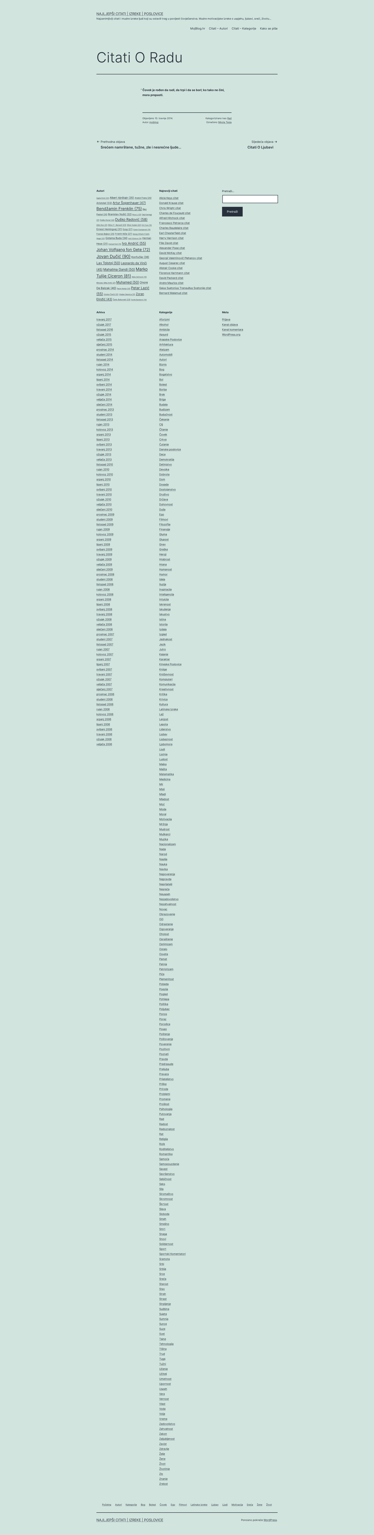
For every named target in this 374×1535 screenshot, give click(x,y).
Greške (163, 549)
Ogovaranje (166, 929)
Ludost (163, 759)
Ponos (163, 1014)
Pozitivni (164, 1049)
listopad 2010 (104, 464)
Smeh (162, 1218)
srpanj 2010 (103, 479)
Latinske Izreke (168, 709)
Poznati (164, 1054)
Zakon (163, 1433)
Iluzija (162, 584)
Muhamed (127, 282)
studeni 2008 (104, 579)
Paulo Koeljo (123, 289)
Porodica (164, 1024)
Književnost (166, 674)
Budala (163, 404)
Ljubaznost (166, 739)
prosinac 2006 (105, 694)
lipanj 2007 (103, 664)
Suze (162, 1328)
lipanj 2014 (103, 379)
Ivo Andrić (134, 243)
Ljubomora (165, 744)
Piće (161, 974)
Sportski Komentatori (172, 1253)
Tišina (163, 1348)
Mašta (163, 769)
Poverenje (165, 1044)
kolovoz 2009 (104, 534)
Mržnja (163, 824)
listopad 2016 (104, 329)
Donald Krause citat (171, 202)
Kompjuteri (166, 679)
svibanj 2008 (104, 609)
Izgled (163, 634)
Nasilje (163, 859)
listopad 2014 (104, 359)
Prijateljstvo (166, 1079)
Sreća (162, 1278)
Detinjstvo (165, 464)
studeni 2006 (104, 699)
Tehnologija (166, 1343)
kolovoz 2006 (104, 714)
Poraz (162, 1019)
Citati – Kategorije (244, 28)
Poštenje (164, 1034)
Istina (162, 619)
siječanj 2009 (104, 569)
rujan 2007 (103, 649)
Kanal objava (230, 324)
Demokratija (166, 459)
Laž (161, 714)
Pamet (163, 959)
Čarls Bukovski (121, 299)
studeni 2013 (104, 414)
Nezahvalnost (167, 904)
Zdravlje (164, 1448)
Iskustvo (164, 614)
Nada (162, 849)
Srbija (162, 1268)
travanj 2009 (104, 554)
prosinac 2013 (105, 409)
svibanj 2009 (104, 549)
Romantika (166, 1154)
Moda (162, 809)
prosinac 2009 (105, 514)
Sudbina (164, 1308)
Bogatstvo (165, 374)
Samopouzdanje (169, 1164)
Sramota (164, 1259)
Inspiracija (165, 589)
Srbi (161, 1263)
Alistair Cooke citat (171, 268)
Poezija (163, 989)
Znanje (163, 1478)
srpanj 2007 (103, 659)
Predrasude (166, 1064)
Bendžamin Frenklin (119, 208)
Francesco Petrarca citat (174, 223)
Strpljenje (165, 1303)
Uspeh (163, 1388)
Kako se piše (269, 28)
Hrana (163, 564)
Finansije (164, 529)
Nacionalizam (167, 844)
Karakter (164, 659)
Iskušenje (165, 609)
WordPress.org (231, 334)
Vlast (162, 1403)
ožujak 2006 (104, 739)
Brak (162, 394)
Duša (162, 509)
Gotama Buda (116, 238)
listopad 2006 (104, 704)
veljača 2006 (104, 744)
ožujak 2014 (103, 394)
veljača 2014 (104, 399)
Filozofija (164, 524)
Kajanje (163, 654)
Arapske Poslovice (170, 339)
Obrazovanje (167, 914)
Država (163, 499)
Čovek (163, 434)
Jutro (162, 649)
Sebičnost (165, 1179)
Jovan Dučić (113, 256)
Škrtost (163, 1204)
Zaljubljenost (167, 1438)
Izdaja (163, 629)
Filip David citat (168, 243)
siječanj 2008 (104, 629)
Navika (163, 869)
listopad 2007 (104, 644)
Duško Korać (107, 220)
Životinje (164, 1468)
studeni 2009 (104, 519)
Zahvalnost (166, 1428)
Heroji (162, 554)
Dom (162, 479)
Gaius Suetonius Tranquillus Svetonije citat (185, 288)
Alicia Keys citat (169, 198)
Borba (163, 389)
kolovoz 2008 (104, 594)
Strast (163, 1298)
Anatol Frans (143, 198)
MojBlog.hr (197, 28)
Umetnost (165, 1378)
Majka (163, 764)
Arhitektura (166, 344)
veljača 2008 (104, 624)
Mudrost (164, 829)
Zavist (163, 1443)
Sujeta (163, 1313)
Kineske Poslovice (170, 664)
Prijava (226, 319)
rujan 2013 (102, 424)
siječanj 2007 (104, 689)
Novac (163, 909)
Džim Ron (101, 225)
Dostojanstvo (167, 489)
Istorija (163, 624)
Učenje (163, 1368)
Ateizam (164, 349)
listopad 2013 (104, 419)
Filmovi (163, 519)
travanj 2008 (104, 614)
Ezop (128, 229)
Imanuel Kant (114, 244)
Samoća (164, 1159)
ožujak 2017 (103, 324)
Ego (161, 514)
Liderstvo (165, 729)
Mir (161, 784)
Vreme (163, 1418)
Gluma (163, 534)
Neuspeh (164, 894)
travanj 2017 (104, 319)
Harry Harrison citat (171, 238)
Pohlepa (164, 999)
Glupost (164, 539)
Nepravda (165, 879)
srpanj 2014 (103, 374)
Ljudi (162, 749)
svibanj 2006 (104, 729)
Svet (162, 1333)
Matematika (166, 774)
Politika (163, 1004)
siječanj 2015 (104, 344)
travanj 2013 (104, 449)
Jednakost (165, 639)
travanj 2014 (104, 389)
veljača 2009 (104, 564)
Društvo (164, 494)
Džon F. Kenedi (117, 225)
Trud (162, 1353)
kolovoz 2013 (104, 429)
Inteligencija (166, 594)
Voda (162, 1408)
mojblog (153, 122)
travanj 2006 (104, 734)
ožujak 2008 (104, 619)
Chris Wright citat (170, 208)
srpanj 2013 (103, 434)
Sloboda (164, 1213)
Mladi (162, 794)
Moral (162, 814)
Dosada (164, 484)
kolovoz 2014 (104, 369)
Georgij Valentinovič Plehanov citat (180, 258)
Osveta (163, 954)
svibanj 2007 (104, 669)
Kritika (163, 694)
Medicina (164, 779)
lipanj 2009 (103, 544)
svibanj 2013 (104, 444)
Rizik (162, 1143)
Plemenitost (166, 979)
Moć (162, 804)
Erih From (147, 225)
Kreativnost (166, 689)
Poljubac (164, 1009)
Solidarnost (166, 1243)
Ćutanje (164, 444)
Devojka (164, 469)
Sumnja (163, 1318)
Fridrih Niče (123, 234)
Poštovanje (166, 1039)
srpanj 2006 (103, 719)
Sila (161, 1188)
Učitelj (163, 1373)
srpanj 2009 (103, 539)
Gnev (162, 544)
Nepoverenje (167, 874)
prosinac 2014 (105, 349)
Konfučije (140, 257)
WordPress (270, 1520)
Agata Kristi (102, 198)
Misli (162, 789)
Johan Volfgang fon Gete (123, 249)
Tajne (162, 1338)
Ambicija (164, 329)
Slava (162, 1209)
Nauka (163, 864)
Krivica (163, 699)
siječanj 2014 (104, 404)
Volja (162, 1413)
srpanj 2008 (103, 599)
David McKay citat (170, 252)
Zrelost (163, 1483)
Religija (163, 1139)
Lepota (163, 724)
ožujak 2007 (103, 679)
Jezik (162, 644)
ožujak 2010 (103, 499)
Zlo (161, 1473)
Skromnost (166, 1198)
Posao (163, 1029)
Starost (163, 1284)
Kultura (163, 704)
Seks (162, 1184)
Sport (162, 1248)
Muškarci (164, 834)
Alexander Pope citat (172, 247)
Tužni (162, 1363)
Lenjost (163, 719)
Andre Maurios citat (171, 282)
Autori (163, 359)
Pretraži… (228, 191)
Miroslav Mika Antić (106, 283)
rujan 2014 (102, 364)
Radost (163, 1124)
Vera (162, 1393)
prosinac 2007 (105, 634)
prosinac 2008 (105, 574)
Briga (162, 399)
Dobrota (164, 474)
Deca (162, 454)
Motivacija (165, 819)
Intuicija (164, 599)
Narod (163, 854)
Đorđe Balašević (139, 300)
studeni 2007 (104, 639)
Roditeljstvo (166, 1149)
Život (162, 1463)
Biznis (163, 364)
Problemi (164, 1093)
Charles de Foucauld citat (175, 213)
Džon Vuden (134, 225)
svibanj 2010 (104, 489)
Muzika (163, 839)
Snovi (162, 1238)
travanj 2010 (104, 494)
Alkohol (163, 324)
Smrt (162, 1229)
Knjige (163, 669)
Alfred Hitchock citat (172, 218)
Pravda (163, 1059)
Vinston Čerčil (111, 294)
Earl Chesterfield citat (172, 233)
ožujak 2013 (103, 454)
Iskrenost (165, 604)
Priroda (163, 1089)
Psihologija (165, 1109)
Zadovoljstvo (167, 1423)
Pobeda (164, 984)
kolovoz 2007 (104, 654)
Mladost (164, 799)
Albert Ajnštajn (122, 197)
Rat (161, 1134)
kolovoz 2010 (104, 474)
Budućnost (166, 414)
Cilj (161, 424)
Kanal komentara (232, 329)
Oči (161, 919)
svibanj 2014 (104, 384)
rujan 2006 (103, 709)
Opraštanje (166, 939)
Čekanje (164, 419)
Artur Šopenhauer (129, 203)
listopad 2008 (104, 584)
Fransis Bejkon (105, 234)
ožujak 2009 (104, 559)
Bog (161, 369)
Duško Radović (131, 219)
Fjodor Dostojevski (141, 229)
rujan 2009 (103, 529)
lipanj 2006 (103, 724)
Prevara (164, 1074)
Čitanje (163, 429)
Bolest (163, 384)
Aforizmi (164, 319)
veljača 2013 (104, 459)
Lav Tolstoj (108, 263)
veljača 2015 (104, 339)
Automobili (165, 354)
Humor (163, 574)
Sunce (163, 1323)
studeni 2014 (104, 354)
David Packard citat (171, 277)
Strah (162, 1293)
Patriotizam (166, 969)
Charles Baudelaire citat (173, 227)
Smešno (164, 1223)
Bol (161, 379)
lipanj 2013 (103, 439)
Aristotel (104, 202)
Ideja (162, 579)
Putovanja (165, 1114)
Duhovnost (166, 504)
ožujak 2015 (103, 334)
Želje (162, 1453)
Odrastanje (166, 924)
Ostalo (163, 949)
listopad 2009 (104, 524)
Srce (162, 1273)
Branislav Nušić (120, 214)
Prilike (163, 1084)
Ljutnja (163, 754)
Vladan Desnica (127, 294)
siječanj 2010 (104, 509)
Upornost (165, 1383)
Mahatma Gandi (119, 269)
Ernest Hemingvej (109, 229)
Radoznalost (167, 1129)
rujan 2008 (103, 589)
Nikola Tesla (225, 122)
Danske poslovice (170, 449)
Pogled (163, 994)
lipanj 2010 (103, 484)
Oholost (164, 934)
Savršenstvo (167, 1173)
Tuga (162, 1358)
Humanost (165, 569)
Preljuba (164, 1069)
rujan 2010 (102, 469)
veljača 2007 (104, 684)
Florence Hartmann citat (174, 272)
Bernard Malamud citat (173, 293)
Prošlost (164, 1104)
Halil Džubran (135, 238)
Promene (164, 1099)
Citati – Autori (218, 28)
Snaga (163, 1234)
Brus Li (136, 215)
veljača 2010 (104, 504)
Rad (229, 118)
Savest (163, 1168)
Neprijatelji (165, 884)
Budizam (164, 409)
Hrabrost (164, 559)
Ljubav (163, 734)
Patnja (163, 964)
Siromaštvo (166, 1193)
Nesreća (164, 889)
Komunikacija (167, 684)
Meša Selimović (139, 277)
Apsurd (163, 334)
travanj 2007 (104, 674)
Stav (162, 1288)
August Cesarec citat (172, 263)
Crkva (163, 439)
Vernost (164, 1398)
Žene (162, 1458)
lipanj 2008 (103, 604)
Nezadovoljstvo (169, 899)
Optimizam (166, 944)
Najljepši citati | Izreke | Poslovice (129, 14)
